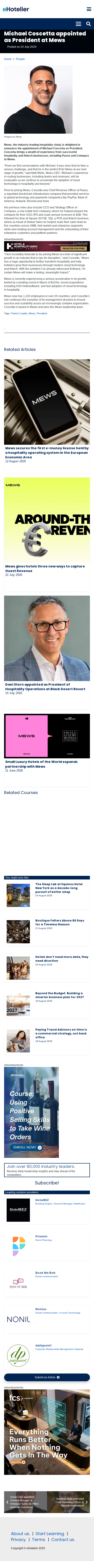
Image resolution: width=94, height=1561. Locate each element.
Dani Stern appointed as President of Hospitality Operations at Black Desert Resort (45, 686)
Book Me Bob (45, 1273)
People (20, 59)
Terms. (39, 1539)
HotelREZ (42, 1200)
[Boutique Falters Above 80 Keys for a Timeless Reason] (18, 931)
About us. (20, 1533)
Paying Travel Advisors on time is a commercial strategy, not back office (61, 1033)
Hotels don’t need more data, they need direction (62, 959)
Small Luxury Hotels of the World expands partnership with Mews (41, 764)
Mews (32, 313)
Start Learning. (49, 1533)
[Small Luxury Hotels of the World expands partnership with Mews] (47, 736)
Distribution (79, 1203)
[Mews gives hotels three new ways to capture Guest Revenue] (47, 520)
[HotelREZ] (18, 1210)
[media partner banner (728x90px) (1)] (47, 250)
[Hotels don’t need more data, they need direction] (18, 968)
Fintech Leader (19, 313)
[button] (88, 9)
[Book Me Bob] (18, 1282)
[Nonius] (18, 1319)
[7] (31, 1157)
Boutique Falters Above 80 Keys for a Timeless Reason (59, 922)
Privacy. (18, 1539)
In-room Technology (70, 1312)
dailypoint (43, 1345)
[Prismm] (18, 1246)
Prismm (41, 1236)
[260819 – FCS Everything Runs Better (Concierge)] (47, 1474)
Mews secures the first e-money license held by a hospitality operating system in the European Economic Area (47, 453)
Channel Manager (63, 1203)
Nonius (40, 1309)
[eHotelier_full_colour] (16, 9)
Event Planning (43, 1240)
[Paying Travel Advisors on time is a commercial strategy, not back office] (18, 1041)
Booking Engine (43, 1203)
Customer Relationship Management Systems (59, 1349)
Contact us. (63, 1539)
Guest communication (46, 1276)
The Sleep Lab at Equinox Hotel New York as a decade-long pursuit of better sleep (59, 888)
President (42, 313)
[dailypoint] (18, 1355)
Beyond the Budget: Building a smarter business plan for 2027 (59, 995)
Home (8, 59)
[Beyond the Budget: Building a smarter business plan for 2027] (18, 1004)
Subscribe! (47, 1183)
